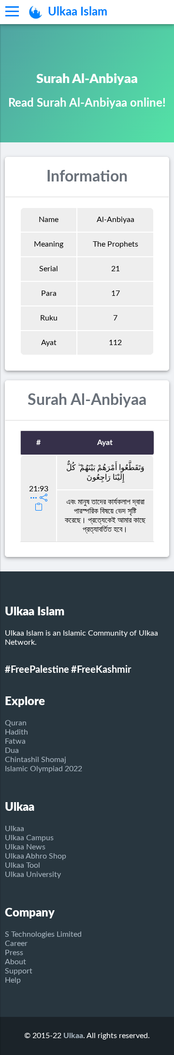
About (15, 962)
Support (18, 971)
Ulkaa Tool (22, 865)
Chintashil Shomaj (35, 759)
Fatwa (15, 741)
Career (16, 943)
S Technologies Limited (43, 934)
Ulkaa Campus (29, 838)
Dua (12, 750)
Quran (16, 723)
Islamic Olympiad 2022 (43, 769)
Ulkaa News (25, 847)
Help (13, 980)
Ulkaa (14, 829)
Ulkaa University (33, 874)
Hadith (16, 732)
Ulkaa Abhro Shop (35, 856)
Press (14, 953)
